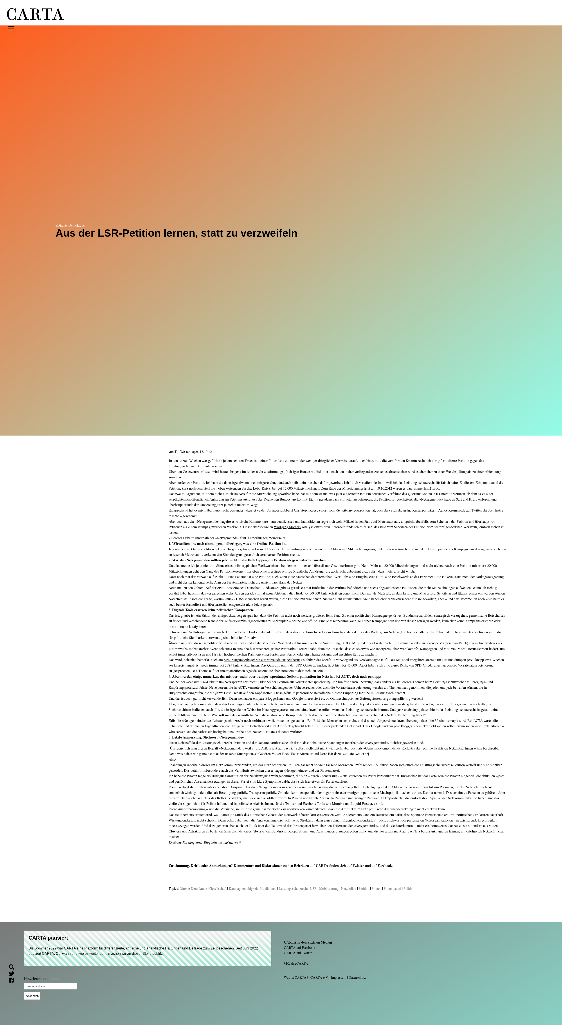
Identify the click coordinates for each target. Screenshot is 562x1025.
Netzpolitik (348, 888)
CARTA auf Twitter (298, 952)
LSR (313, 888)
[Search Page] (13, 968)
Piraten (376, 888)
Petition (364, 888)
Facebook (385, 865)
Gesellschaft (217, 888)
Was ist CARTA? (296, 977)
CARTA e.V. (319, 977)
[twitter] (13, 974)
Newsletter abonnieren (41, 979)
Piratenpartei (392, 888)
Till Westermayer (186, 451)
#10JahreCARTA (296, 963)
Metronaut (385, 521)
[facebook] (13, 981)
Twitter (358, 865)
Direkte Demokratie (193, 888)
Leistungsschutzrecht (293, 888)
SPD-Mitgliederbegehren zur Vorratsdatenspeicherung (263, 659)
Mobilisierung (329, 888)
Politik (407, 888)
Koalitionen (268, 888)
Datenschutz (357, 977)
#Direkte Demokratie (70, 225)
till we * (235, 842)
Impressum (338, 977)
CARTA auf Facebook (299, 947)
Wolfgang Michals (287, 526)
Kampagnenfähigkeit (243, 888)
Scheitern (344, 510)
